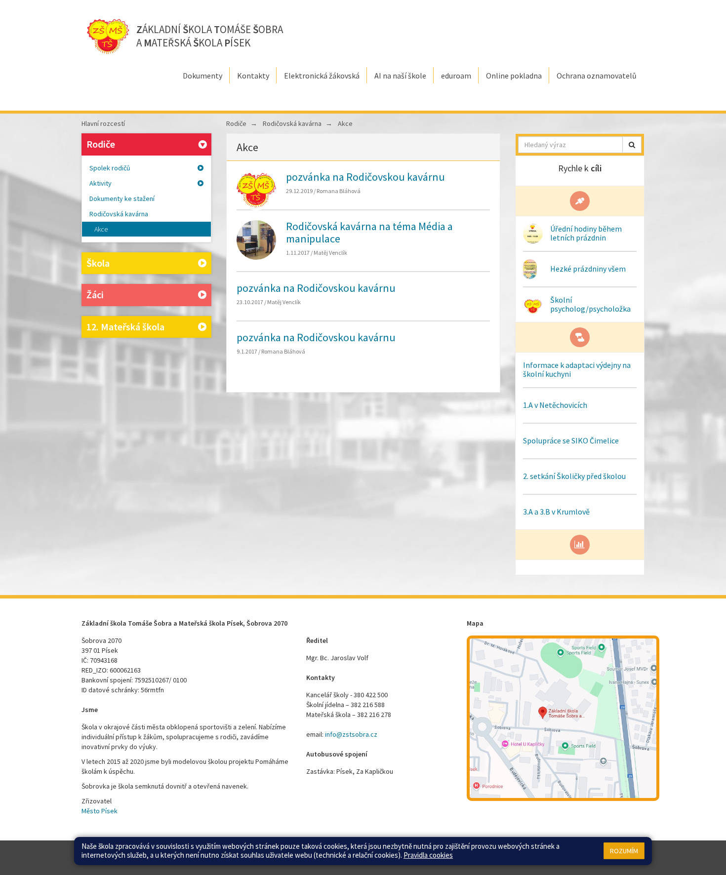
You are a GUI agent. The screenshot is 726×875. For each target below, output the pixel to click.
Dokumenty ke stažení (122, 198)
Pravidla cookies (428, 855)
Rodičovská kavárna (118, 213)
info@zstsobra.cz (351, 734)
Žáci (95, 294)
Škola (98, 263)
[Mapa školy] (563, 718)
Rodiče (100, 144)
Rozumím (624, 850)
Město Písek (99, 810)
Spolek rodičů (109, 167)
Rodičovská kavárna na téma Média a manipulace (369, 232)
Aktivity (100, 183)
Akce (101, 229)
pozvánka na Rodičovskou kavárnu (365, 177)
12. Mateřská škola (125, 326)
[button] (632, 144)
